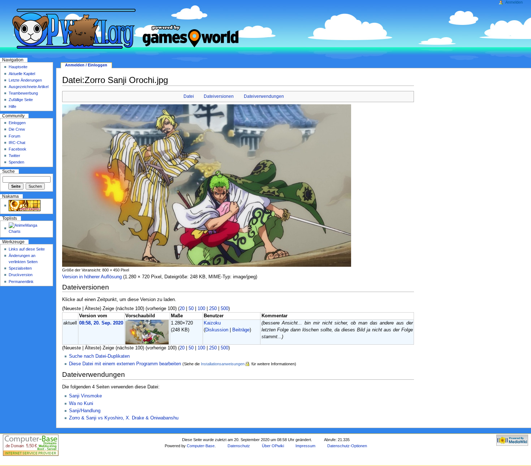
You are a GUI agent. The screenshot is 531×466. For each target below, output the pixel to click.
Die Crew (17, 129)
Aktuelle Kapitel (22, 73)
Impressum (305, 446)
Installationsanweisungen (223, 364)
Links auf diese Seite (27, 249)
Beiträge (241, 329)
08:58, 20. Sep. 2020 (101, 323)
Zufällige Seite (21, 99)
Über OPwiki (273, 446)
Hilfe (12, 106)
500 (224, 308)
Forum (14, 136)
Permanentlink (21, 281)
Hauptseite (18, 67)
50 (191, 308)
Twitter (14, 155)
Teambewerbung (23, 93)
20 (182, 308)
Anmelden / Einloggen (86, 65)
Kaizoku (212, 323)
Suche (8, 171)
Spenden (16, 162)
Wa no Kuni (81, 403)
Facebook (17, 149)
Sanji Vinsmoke (85, 396)
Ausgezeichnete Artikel (28, 86)
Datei (189, 96)
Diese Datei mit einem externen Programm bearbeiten (125, 363)
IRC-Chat (17, 142)
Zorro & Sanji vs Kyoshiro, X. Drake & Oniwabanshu (123, 418)
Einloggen (17, 123)
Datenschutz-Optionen (347, 446)
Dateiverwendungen (264, 96)
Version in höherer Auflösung (92, 276)
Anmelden (514, 2)
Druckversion (21, 275)
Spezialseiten (20, 268)
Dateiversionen (219, 96)
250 (213, 308)
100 (201, 308)
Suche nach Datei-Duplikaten (99, 356)
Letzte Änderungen (25, 80)
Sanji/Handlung (84, 410)
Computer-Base (201, 446)
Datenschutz (239, 446)
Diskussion (216, 329)
